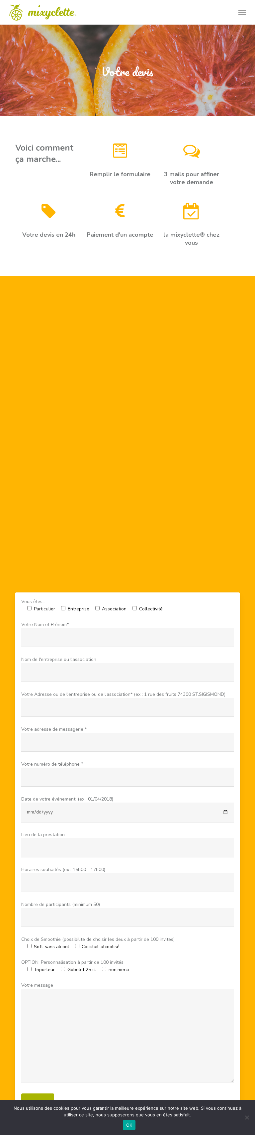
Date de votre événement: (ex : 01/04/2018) (67, 799)
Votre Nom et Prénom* (45, 624)
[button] (242, 12)
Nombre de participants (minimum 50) (60, 904)
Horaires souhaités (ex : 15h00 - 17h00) (63, 869)
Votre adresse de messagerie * (54, 729)
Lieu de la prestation (43, 834)
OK (129, 1125)
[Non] (246, 1117)
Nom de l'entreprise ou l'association (58, 659)
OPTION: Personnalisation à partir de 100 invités (72, 962)
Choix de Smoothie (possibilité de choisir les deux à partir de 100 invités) (98, 939)
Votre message (37, 985)
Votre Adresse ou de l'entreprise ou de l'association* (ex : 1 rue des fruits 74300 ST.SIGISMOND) (123, 694)
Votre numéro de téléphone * (52, 764)
